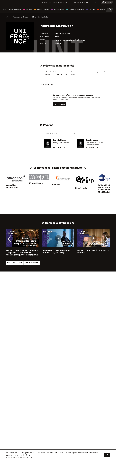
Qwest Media (81, 188)
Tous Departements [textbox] (52, 133)
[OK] (107, 454)
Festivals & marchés (43, 9)
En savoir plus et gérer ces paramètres (19, 457)
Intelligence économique (76, 9)
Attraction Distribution (12, 186)
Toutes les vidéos (31, 262)
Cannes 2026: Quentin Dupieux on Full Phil (93, 251)
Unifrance (92, 9)
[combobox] (60, 133)
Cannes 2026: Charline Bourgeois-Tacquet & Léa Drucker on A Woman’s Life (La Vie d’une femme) (22, 252)
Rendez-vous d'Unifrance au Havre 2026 (54, 2)
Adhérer (102, 9)
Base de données (59, 9)
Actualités (29, 9)
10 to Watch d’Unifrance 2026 (80, 2)
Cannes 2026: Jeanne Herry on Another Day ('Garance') (56, 251)
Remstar (56, 185)
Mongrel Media (36, 183)
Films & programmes (15, 9)
